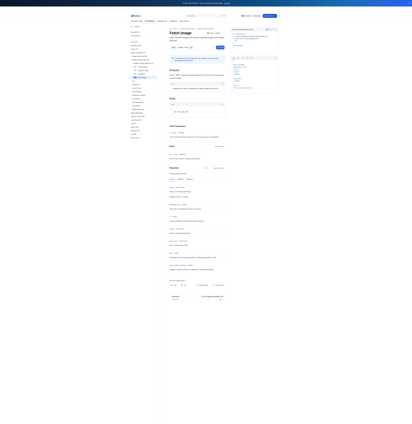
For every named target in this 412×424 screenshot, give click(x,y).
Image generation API (187, 29)
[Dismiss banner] (408, 3)
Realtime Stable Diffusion (205, 29)
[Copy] (213, 47)
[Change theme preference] (279, 16)
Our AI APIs (173, 29)
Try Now (227, 3)
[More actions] (223, 33)
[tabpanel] (254, 76)
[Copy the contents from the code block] (275, 29)
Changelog (173, 21)
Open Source (184, 21)
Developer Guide (136, 21)
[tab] (234, 58)
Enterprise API (162, 21)
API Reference (150, 21)
